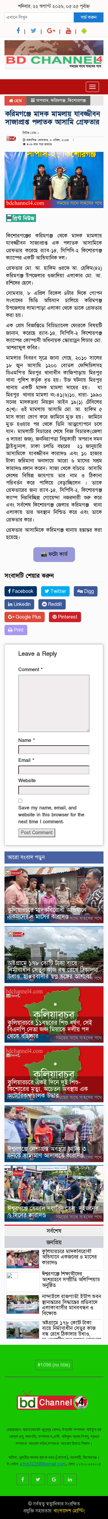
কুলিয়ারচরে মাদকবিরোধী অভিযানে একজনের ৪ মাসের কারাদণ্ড (47, 913)
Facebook (22, 591)
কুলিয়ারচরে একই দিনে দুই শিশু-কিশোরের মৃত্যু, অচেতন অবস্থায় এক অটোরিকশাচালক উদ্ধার (48, 1089)
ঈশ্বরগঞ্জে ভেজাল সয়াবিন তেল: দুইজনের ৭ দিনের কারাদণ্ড (53, 1212)
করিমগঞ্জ (58, 100)
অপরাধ (42, 100)
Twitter (57, 591)
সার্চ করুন (89, 17)
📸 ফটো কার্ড (54, 554)
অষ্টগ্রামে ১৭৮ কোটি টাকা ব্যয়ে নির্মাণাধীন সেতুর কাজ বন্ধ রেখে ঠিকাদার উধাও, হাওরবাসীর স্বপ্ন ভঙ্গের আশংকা (53, 969)
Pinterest (67, 617)
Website (27, 780)
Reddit (54, 604)
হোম (17, 100)
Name (26, 740)
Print (18, 630)
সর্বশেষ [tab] (54, 1230)
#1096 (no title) (54, 1365)
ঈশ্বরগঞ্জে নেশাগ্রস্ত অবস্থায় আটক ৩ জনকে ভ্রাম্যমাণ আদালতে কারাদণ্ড (47, 1152)
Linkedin (21, 604)
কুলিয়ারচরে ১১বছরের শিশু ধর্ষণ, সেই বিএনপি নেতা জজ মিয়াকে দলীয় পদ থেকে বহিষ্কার (50, 1029)
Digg (88, 591)
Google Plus (27, 617)
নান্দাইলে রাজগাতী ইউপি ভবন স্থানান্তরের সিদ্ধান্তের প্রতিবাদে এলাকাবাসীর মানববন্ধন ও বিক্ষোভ (71, 1305)
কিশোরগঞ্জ (77, 100)
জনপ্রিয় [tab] (54, 1242)
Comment (30, 669)
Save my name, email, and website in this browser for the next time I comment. (51, 815)
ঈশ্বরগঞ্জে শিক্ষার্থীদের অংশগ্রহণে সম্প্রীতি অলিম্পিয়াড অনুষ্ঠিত (71, 1279)
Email (26, 760)
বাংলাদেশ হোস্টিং (68, 1511)
